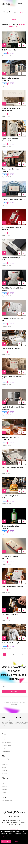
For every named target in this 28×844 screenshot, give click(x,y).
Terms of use (5, 761)
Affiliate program (6, 751)
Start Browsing (14, 829)
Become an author (6, 745)
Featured (12, 53)
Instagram (4, 786)
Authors (4, 739)
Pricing (3, 748)
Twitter (3, 783)
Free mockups (5, 805)
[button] (24, 4)
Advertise (4, 770)
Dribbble (4, 781)
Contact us (4, 773)
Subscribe (14, 691)
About (3, 737)
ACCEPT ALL (5, 841)
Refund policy (5, 764)
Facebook (4, 789)
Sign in (20, 3)
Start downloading (6, 742)
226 (22, 654)
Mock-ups (5, 53)
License (4, 767)
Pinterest (4, 792)
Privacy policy (5, 759)
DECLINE (15, 841)
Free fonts (4, 803)
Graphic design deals (7, 800)
